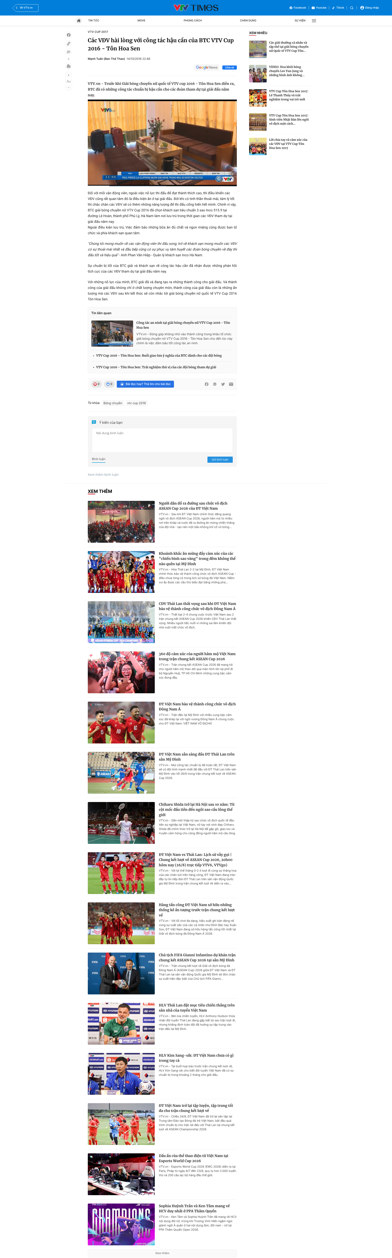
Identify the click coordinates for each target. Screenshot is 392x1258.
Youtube (321, 7)
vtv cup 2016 (136, 403)
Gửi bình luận (220, 459)
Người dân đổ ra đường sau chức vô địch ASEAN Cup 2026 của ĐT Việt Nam (193, 506)
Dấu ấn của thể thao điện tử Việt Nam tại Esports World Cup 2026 (193, 1158)
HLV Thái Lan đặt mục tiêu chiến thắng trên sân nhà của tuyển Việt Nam (197, 1008)
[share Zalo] (214, 384)
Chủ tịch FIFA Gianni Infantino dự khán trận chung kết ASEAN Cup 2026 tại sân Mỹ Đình (197, 958)
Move (141, 20)
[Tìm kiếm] (352, 8)
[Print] (68, 66)
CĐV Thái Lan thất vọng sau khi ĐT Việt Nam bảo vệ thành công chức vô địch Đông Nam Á (197, 606)
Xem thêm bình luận (103, 475)
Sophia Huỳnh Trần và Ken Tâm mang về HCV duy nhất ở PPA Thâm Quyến (194, 1209)
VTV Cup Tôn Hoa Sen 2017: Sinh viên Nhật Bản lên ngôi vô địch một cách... (289, 119)
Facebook (300, 7)
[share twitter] (222, 384)
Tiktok (340, 7)
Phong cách (193, 20)
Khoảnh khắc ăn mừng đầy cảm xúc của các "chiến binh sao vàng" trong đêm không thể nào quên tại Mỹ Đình (197, 558)
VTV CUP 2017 (98, 32)
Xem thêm (162, 1253)
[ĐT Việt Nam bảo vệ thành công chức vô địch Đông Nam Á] (121, 722)
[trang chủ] (79, 20)
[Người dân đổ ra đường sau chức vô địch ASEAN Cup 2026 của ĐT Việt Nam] (121, 522)
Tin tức (93, 20)
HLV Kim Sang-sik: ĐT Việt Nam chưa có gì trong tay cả (196, 1058)
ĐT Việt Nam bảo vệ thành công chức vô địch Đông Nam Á (197, 707)
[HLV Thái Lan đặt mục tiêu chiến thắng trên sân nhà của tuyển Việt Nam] (121, 1024)
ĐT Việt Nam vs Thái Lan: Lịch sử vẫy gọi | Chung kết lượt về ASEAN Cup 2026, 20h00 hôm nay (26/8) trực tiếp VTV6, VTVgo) (196, 859)
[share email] (231, 384)
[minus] (69, 87)
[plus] (69, 75)
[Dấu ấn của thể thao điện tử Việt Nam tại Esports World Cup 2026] (121, 1174)
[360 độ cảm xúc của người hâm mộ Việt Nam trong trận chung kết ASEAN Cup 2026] (121, 672)
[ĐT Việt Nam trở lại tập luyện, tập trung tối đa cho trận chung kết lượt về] (121, 1124)
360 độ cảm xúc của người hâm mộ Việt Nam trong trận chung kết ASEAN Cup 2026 (197, 656)
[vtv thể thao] (196, 8)
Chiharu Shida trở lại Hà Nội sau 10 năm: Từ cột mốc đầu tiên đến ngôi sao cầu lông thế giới (196, 809)
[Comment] (68, 52)
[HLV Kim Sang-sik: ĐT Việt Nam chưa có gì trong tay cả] (121, 1074)
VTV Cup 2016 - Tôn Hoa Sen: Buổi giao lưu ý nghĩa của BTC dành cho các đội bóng (159, 356)
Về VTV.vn (26, 7)
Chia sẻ (229, 67)
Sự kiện (300, 20)
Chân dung (248, 20)
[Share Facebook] (206, 384)
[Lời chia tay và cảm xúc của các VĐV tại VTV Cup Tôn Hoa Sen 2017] (258, 146)
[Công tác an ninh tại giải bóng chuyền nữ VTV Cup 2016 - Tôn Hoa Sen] (112, 334)
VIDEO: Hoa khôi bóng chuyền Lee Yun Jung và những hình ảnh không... (287, 71)
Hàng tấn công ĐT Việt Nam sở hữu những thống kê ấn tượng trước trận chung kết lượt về (197, 910)
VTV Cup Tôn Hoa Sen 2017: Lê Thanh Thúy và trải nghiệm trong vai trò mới (288, 95)
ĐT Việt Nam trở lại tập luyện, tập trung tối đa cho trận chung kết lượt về (196, 1108)
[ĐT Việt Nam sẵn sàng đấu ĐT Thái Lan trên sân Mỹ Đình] (121, 773)
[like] (68, 35)
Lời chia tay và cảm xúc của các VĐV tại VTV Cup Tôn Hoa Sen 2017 (288, 144)
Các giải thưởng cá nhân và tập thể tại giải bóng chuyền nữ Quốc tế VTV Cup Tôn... (288, 47)
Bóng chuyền (113, 403)
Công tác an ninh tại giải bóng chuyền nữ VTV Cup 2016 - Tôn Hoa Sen (183, 325)
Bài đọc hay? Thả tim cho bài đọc (148, 384)
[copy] (68, 43)
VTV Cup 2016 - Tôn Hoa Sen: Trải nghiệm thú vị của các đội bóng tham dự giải (156, 367)
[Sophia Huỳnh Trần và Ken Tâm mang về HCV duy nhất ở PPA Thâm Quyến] (121, 1224)
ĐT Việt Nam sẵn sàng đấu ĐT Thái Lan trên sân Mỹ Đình (197, 757)
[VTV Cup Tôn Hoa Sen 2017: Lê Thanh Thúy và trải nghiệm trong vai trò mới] (258, 98)
